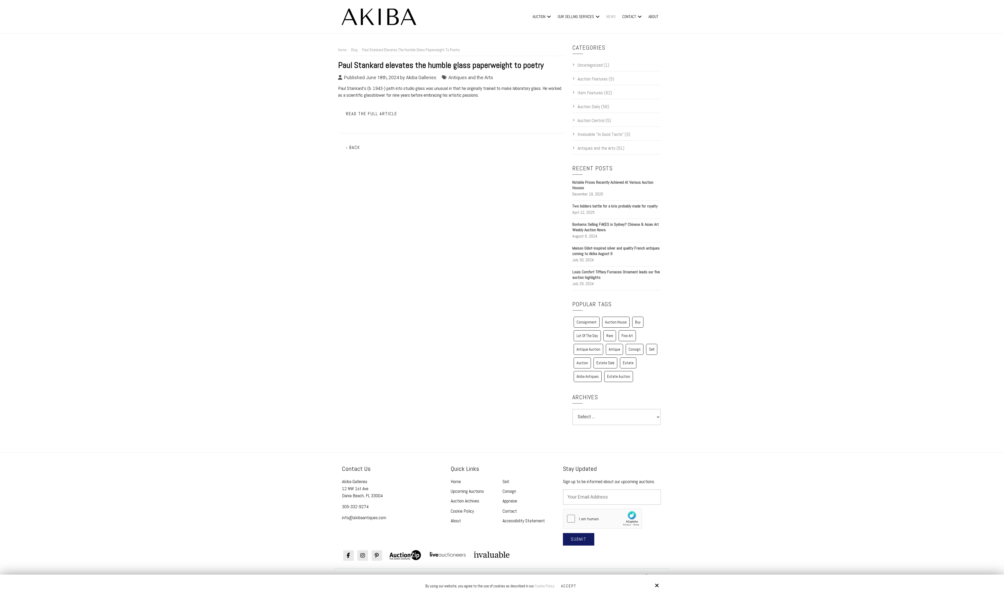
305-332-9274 (355, 507)
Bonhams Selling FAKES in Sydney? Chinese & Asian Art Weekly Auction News (615, 227)
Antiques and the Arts (470, 77)
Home (342, 49)
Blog (354, 49)
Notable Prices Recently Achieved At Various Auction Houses (612, 185)
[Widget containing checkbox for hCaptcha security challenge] (602, 519)
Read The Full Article (371, 114)
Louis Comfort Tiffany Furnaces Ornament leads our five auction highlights (616, 274)
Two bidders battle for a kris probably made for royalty (615, 206)
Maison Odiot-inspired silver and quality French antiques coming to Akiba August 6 (616, 250)
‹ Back (353, 147)
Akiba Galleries (421, 77)
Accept (568, 585)
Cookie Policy (545, 586)
